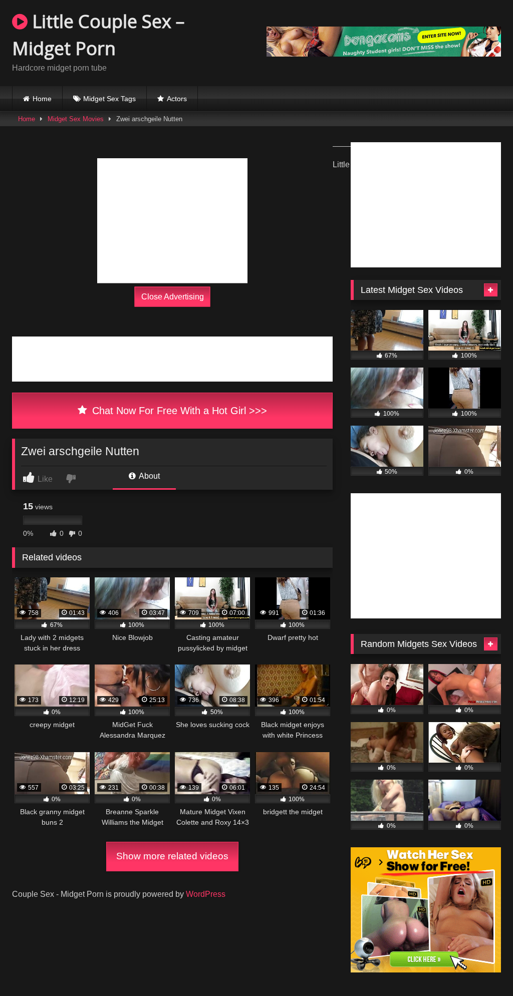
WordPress (205, 894)
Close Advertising (172, 296)
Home (42, 99)
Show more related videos (172, 856)
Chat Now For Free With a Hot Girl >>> (178, 410)
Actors (177, 99)
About (148, 476)
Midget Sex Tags (109, 99)
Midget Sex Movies (76, 119)
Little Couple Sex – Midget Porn (98, 35)
